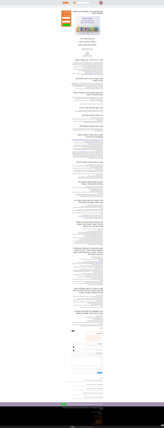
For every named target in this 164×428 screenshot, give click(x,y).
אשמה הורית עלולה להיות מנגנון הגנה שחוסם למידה (94, 388)
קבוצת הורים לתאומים (89, 73)
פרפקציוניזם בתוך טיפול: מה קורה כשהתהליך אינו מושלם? (93, 397)
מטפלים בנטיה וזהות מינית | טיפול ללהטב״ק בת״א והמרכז (93, 340)
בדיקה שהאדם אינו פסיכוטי (84, 151)
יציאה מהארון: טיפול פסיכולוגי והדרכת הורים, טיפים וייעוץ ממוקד (92, 338)
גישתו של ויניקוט (96, 140)
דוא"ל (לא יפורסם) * (99, 369)
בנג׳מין (87, 141)
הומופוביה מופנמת (98, 262)
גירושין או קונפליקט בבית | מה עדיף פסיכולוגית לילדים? (94, 380)
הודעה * (101, 356)
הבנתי (72, 426)
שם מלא (68, 16)
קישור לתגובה (100, 349)
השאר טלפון (68, 20)
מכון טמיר (83, 56)
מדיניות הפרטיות (78, 426)
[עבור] (75, 3)
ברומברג (91, 141)
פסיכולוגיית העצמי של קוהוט (80, 139)
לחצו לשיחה (65, 2)
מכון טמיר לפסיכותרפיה (95, 2)
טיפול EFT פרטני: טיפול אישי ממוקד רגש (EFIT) (95, 384)
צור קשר (63, 404)
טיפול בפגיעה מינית (80, 216)
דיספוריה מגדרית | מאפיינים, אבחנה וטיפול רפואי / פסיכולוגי (93, 335)
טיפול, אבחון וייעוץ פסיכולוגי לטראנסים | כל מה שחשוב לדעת (93, 339)
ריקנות (85, 195)
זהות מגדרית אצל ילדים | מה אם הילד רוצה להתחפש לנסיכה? (93, 336)
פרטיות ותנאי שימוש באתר (98, 416)
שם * (101, 366)
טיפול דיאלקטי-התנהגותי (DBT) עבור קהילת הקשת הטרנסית (93, 337)
